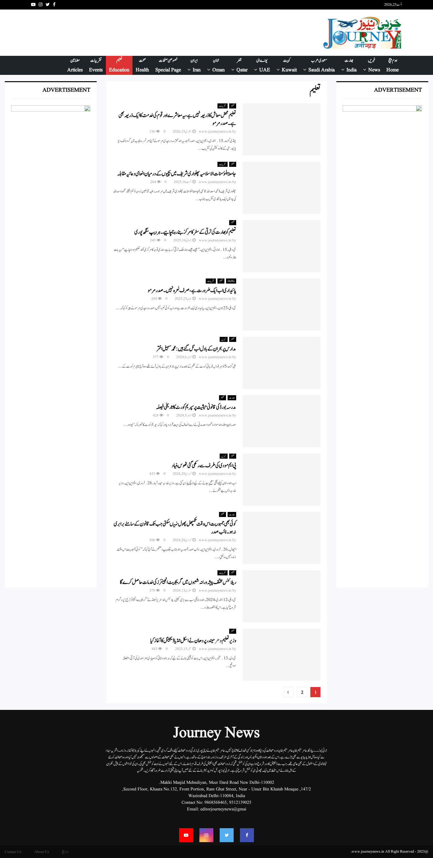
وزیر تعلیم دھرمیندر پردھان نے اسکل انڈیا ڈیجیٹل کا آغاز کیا (193, 640)
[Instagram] (206, 835)
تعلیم (233, 106)
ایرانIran (196, 65)
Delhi (231, 281)
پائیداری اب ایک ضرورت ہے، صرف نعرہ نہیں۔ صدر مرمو (192, 290)
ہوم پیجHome (392, 65)
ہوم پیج (65, 852)
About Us (41, 852)
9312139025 (240, 802)
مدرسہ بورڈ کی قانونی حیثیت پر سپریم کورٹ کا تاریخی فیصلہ (196, 407)
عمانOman (218, 65)
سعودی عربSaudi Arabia (321, 65)
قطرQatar (242, 65)
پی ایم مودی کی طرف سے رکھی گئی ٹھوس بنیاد (204, 465)
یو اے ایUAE (263, 65)
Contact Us (13, 852)
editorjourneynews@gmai (223, 809)
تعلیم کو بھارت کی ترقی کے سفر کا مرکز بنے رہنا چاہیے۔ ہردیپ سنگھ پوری (185, 232)
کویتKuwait (289, 65)
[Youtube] (186, 835)
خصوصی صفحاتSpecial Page (168, 65)
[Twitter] (227, 835)
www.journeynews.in (215, 131)
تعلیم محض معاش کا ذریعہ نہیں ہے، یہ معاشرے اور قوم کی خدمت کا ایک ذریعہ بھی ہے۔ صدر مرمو (177, 119)
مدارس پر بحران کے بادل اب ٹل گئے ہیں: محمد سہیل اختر (196, 348)
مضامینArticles (75, 65)
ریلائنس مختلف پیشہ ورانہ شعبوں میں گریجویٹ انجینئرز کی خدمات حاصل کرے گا (178, 582)
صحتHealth (142, 65)
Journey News (216, 733)
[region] (382, 343)
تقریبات (222, 106)
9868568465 (215, 802)
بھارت (232, 398)
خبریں (223, 339)
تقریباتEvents (96, 65)
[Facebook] (247, 835)
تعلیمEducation (119, 65)
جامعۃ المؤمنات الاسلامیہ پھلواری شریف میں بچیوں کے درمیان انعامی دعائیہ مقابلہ (176, 173)
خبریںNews (374, 65)
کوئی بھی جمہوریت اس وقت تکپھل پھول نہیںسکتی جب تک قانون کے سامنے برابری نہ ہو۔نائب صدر (175, 528)
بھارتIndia (351, 65)
